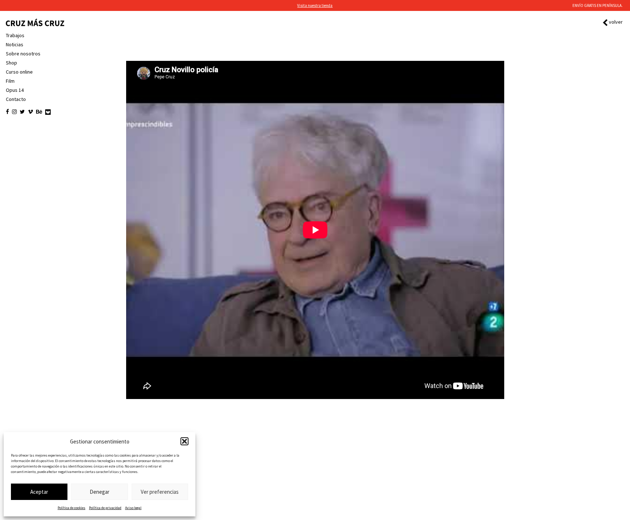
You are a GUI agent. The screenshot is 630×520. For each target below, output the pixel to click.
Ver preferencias (160, 491)
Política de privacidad (105, 507)
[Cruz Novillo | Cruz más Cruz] (35, 22)
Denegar (99, 491)
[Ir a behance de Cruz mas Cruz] (39, 112)
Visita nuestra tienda (314, 5)
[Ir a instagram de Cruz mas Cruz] (14, 112)
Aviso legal (133, 507)
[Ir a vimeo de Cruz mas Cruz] (30, 112)
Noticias (14, 44)
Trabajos (15, 35)
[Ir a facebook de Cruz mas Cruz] (7, 112)
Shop (11, 62)
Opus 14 (15, 90)
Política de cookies (71, 507)
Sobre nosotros (23, 53)
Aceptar (39, 491)
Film (10, 81)
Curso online (19, 72)
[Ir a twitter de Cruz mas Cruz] (22, 112)
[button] (184, 441)
